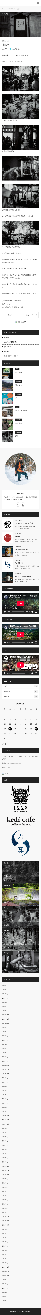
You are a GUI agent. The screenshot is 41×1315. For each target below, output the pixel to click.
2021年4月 (5, 1250)
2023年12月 (5, 1116)
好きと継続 (18, 372)
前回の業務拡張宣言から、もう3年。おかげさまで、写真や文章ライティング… (26, 540)
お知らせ (7, 337)
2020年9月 (5, 1279)
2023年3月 (5, 1153)
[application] (20, 603)
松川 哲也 (21, 493)
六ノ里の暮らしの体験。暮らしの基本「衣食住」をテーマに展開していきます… (27, 567)
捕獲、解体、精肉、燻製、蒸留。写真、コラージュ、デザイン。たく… (27, 580)
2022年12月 (5, 1166)
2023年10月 (5, 1124)
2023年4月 (5, 1149)
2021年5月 (5, 1246)
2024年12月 (5, 1065)
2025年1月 (5, 1061)
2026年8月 (5, 985)
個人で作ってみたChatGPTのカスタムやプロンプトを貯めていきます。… (26, 527)
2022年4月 (5, 1200)
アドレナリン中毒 (7, 756)
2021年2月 (5, 1258)
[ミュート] (32, 612)
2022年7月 (5, 1187)
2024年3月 (5, 1103)
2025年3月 (5, 1053)
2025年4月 (5, 1048)
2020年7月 (5, 1288)
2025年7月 (5, 1036)
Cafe (17, 369)
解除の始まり (19, 385)
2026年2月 (5, 1010)
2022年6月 (5, 1191)
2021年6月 (5, 1242)
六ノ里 (11, 307)
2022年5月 (5, 1195)
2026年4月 (5, 1002)
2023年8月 (5, 1132)
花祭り (23, 307)
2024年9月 (5, 1078)
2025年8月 (5, 1032)
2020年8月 (5, 1284)
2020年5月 (5, 1296)
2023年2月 (5, 1158)
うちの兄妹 (7, 347)
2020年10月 (5, 1275)
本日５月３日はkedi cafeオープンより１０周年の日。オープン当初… (27, 554)
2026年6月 (5, 994)
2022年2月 (5, 1208)
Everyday (5, 14)
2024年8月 (5, 1082)
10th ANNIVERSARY (10, 342)
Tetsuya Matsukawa (15, 301)
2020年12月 (5, 1267)
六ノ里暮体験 (19, 563)
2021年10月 (5, 1225)
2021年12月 (5, 1216)
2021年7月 (5, 1237)
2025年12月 (5, 1015)
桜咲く (4, 763)
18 (10, 729)
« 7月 (4, 744)
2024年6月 (5, 1090)
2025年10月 (5, 1023)
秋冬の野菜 (18, 423)
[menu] (38, 3)
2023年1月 (5, 1162)
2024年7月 (5, 1086)
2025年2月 (5, 1057)
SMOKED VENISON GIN (12, 356)
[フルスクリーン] (36, 612)
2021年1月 (5, 1263)
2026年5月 (5, 998)
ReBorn (6, 351)
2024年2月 (5, 1107)
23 (36, 729)
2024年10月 (5, 1074)
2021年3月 (5, 1254)
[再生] (5, 612)
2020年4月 (5, 1301)
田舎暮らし (17, 307)
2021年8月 (5, 1233)
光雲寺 (10, 49)
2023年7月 (5, 1137)
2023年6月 (5, 1141)
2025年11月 (5, 1019)
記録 (16, 398)
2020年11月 (5, 1271)
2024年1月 (5, 1111)
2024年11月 (5, 1069)
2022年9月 (5, 1179)
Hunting (20, 696)
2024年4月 (5, 1099)
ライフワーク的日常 (21, 410)
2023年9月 (5, 1128)
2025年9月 (5, 1027)
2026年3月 (5, 1006)
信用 (16, 436)
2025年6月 (5, 1040)
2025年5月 (5, 1044)
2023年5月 (5, 1145)
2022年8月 (5, 1183)
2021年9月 (5, 1229)
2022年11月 (5, 1170)
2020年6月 (5, 1292)
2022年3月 (5, 1204)
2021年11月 (5, 1221)
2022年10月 (5, 1174)
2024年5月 (5, 1095)
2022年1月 (5, 1212)
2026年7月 (5, 989)
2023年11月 (5, 1120)
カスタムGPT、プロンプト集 (24, 523)
